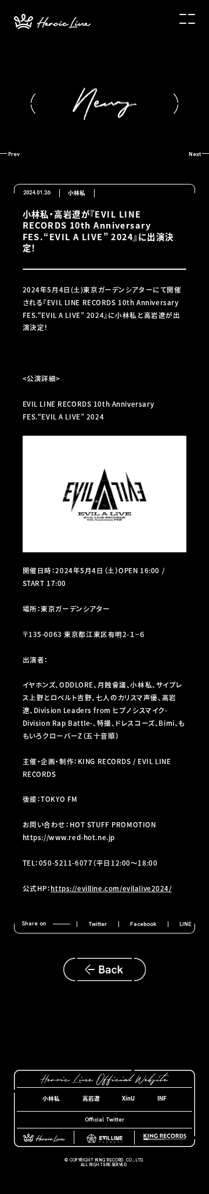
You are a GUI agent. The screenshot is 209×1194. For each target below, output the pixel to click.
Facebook (143, 924)
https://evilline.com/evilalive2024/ (111, 888)
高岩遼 (91, 1098)
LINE (185, 924)
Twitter (97, 924)
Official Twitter (104, 1119)
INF (162, 1098)
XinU (128, 1098)
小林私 (51, 1098)
